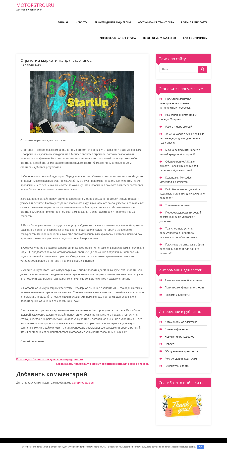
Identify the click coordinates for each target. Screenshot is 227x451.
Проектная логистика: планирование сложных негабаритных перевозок (176, 103)
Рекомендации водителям (113, 22)
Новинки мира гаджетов (159, 37)
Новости (82, 22)
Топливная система (177, 205)
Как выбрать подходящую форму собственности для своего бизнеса (102, 363)
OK (200, 447)
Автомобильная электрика (118, 37)
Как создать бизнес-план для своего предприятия (49, 359)
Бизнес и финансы (195, 37)
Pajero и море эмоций (178, 126)
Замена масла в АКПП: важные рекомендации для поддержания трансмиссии (182, 138)
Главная (63, 22)
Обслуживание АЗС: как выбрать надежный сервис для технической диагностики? (179, 166)
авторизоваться (83, 382)
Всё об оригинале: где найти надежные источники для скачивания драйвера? (183, 193)
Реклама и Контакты (177, 294)
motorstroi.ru (35, 5)
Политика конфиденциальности (184, 287)
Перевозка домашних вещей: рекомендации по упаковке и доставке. (181, 217)
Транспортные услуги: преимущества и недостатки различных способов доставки (178, 233)
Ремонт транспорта (194, 22)
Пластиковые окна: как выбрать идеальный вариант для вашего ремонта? (182, 249)
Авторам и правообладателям (183, 280)
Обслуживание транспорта (156, 22)
